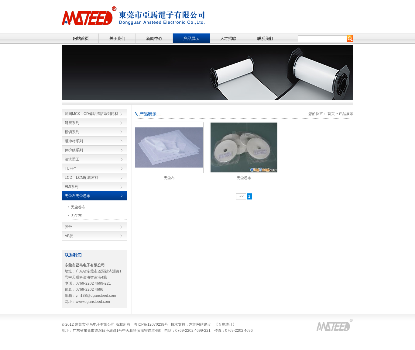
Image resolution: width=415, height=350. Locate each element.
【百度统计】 (225, 324)
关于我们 (117, 38)
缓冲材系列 (74, 141)
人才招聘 (228, 38)
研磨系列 (72, 123)
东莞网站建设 (200, 324)
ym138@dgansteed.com (96, 295)
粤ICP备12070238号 (151, 324)
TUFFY (70, 168)
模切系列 (72, 132)
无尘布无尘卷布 (77, 196)
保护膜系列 (74, 150)
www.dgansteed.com (93, 302)
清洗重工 (72, 159)
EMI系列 (71, 187)
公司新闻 (154, 38)
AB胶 (69, 236)
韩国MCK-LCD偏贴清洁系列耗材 (91, 114)
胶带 (68, 227)
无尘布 (76, 215)
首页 (80, 38)
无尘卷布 (78, 207)
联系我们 (265, 38)
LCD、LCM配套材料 (81, 177)
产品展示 (191, 38)
